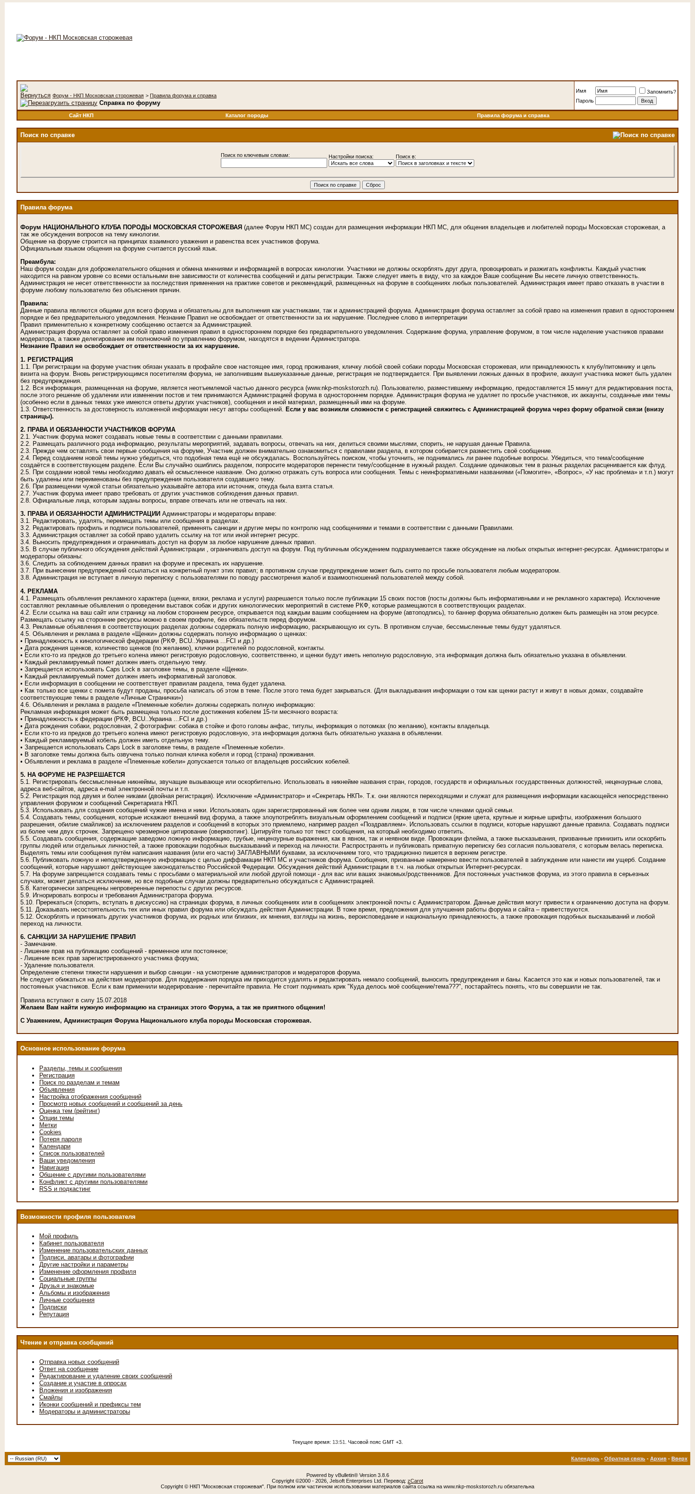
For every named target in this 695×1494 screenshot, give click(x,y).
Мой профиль (58, 1236)
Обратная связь (624, 1458)
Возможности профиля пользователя (78, 1216)
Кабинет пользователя (71, 1243)
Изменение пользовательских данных (93, 1250)
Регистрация (57, 1075)
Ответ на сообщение (68, 1368)
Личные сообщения (67, 1299)
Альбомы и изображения (74, 1292)
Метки (48, 1125)
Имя (581, 91)
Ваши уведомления (67, 1160)
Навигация (54, 1167)
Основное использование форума (72, 1048)
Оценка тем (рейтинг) (69, 1110)
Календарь (585, 1458)
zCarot (415, 1481)
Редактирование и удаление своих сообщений (105, 1376)
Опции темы (56, 1117)
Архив (658, 1458)
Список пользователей (71, 1153)
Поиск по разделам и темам (79, 1082)
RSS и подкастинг (65, 1188)
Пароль (585, 101)
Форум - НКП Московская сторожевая (98, 95)
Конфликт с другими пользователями (93, 1181)
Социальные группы (67, 1278)
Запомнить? (661, 92)
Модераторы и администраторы (84, 1411)
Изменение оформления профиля (87, 1271)
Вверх (679, 1458)
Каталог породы (247, 115)
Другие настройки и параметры (83, 1264)
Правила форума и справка (183, 95)
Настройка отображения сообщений (90, 1096)
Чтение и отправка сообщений (66, 1342)
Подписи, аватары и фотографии (86, 1257)
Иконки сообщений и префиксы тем (90, 1404)
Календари (54, 1146)
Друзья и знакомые (66, 1285)
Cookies (50, 1132)
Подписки (53, 1307)
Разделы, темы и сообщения (80, 1068)
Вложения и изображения (75, 1390)
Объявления (57, 1089)
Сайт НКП (81, 115)
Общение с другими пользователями (92, 1174)
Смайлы (50, 1397)
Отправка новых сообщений (79, 1361)
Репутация (54, 1314)
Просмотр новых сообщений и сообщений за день (110, 1103)
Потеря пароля (60, 1139)
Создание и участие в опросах (83, 1383)
